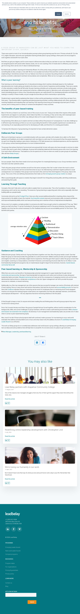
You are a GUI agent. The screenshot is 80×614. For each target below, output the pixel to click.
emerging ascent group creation (56, 174)
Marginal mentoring (25, 277)
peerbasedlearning (25, 331)
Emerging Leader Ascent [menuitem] (12, 547)
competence (32, 279)
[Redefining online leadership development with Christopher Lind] (40, 418)
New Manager (7, 331)
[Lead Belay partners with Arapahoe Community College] (40, 375)
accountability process (64, 287)
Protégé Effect (24, 196)
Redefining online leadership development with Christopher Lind (34, 430)
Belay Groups (14, 153)
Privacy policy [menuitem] (9, 574)
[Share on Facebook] (43, 342)
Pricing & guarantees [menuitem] (11, 570)
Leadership (15, 331)
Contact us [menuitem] (8, 583)
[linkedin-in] (7, 529)
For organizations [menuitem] (10, 567)
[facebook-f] (13, 529)
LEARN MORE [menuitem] (9, 578)
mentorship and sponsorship (10, 275)
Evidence (10, 289)
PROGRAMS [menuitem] (9, 543)
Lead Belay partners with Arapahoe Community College (30, 387)
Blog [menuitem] (6, 586)
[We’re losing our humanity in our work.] (40, 455)
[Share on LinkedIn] (37, 342)
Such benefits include (37, 198)
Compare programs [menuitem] (11, 554)
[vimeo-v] (19, 529)
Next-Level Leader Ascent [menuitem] (12, 551)
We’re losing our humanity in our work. (22, 467)
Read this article (10, 399)
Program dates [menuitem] (10, 563)
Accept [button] (58, 14)
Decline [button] (67, 14)
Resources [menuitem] (9, 559)
